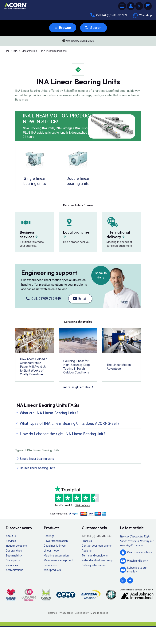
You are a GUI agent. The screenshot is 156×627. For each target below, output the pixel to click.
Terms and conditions (95, 555)
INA (16, 50)
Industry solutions (16, 545)
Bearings (49, 535)
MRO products (52, 570)
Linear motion (29, 50)
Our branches (14, 550)
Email (82, 298)
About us (11, 535)
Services (11, 540)
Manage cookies (99, 613)
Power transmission (56, 540)
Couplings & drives (55, 545)
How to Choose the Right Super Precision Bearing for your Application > (137, 540)
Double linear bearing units (37, 468)
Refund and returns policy (97, 560)
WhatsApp (145, 15)
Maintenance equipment (58, 560)
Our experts (13, 560)
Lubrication (50, 565)
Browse (65, 28)
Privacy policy (66, 613)
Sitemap (52, 613)
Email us (87, 540)
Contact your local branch (97, 545)
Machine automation (56, 555)
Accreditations (14, 570)
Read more (22, 99)
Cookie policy (82, 613)
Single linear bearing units (37, 459)
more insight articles (76, 387)
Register (87, 550)
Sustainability (14, 555)
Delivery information (94, 565)
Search (95, 28)
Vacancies (12, 565)
